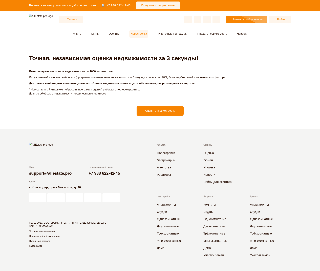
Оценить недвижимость (160, 110)
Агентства (164, 167)
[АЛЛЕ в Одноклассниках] (92, 197)
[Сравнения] (197, 19)
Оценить (114, 33)
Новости (242, 33)
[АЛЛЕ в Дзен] (56, 197)
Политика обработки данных (44, 236)
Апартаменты (166, 204)
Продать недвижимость (212, 33)
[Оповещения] (216, 19)
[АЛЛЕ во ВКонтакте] (74, 197)
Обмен (208, 160)
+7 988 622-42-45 (118, 5)
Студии (162, 212)
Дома (160, 248)
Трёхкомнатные (214, 233)
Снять (95, 33)
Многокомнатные (169, 240)
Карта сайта (35, 245)
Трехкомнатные (168, 233)
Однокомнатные (168, 219)
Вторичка (208, 196)
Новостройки (139, 33)
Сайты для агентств (217, 182)
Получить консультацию (158, 5)
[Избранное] (188, 19)
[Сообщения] (207, 19)
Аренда (254, 196)
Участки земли (213, 255)
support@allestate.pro (50, 173)
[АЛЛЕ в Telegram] (111, 197)
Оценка (208, 153)
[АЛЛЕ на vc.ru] (37, 197)
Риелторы (164, 174)
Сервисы (207, 145)
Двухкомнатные (168, 226)
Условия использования (42, 231)
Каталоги (161, 145)
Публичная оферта (39, 241)
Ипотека (209, 167)
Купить (77, 33)
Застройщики (166, 160)
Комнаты (209, 204)
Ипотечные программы (172, 33)
